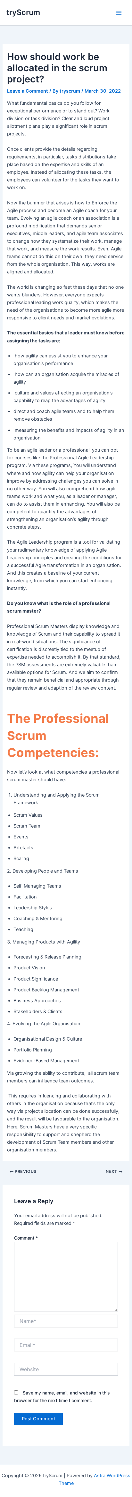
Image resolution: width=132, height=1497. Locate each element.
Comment (26, 1238)
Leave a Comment (27, 91)
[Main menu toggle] (119, 12)
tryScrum (23, 12)
